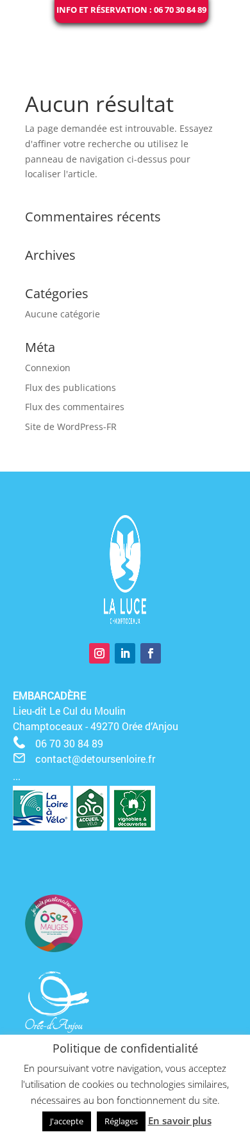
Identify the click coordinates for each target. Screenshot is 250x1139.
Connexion (48, 368)
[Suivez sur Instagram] (99, 653)
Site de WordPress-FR (71, 426)
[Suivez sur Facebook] (150, 653)
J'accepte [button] (66, 1121)
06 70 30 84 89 (69, 743)
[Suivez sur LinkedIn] (125, 653)
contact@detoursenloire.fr (95, 758)
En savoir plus (180, 1120)
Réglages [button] (121, 1121)
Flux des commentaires (74, 407)
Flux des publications (70, 387)
